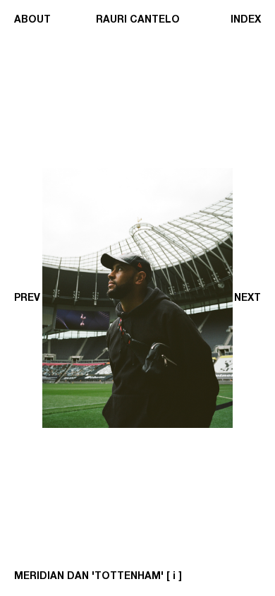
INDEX (246, 20)
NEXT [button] (247, 298)
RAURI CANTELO (138, 20)
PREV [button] (27, 298)
